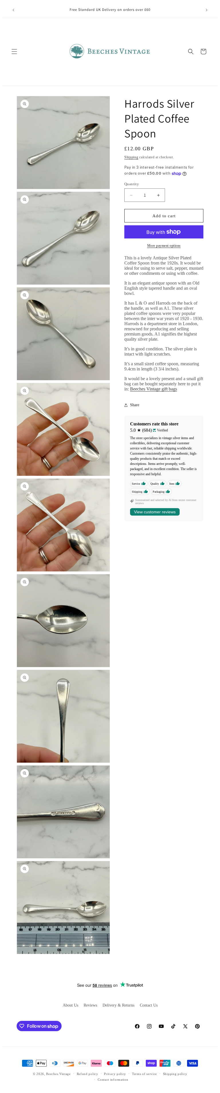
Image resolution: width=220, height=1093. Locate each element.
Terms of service (144, 1074)
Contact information (113, 1079)
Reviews (90, 1005)
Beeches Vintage (58, 1074)
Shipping (131, 157)
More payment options (164, 246)
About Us (70, 1005)
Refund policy (87, 1074)
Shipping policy (175, 1074)
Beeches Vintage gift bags (153, 388)
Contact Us (149, 1005)
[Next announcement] (206, 10)
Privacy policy (115, 1074)
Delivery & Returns (118, 1005)
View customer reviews (155, 512)
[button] (14, 51)
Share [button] (134, 405)
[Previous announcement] (13, 10)
